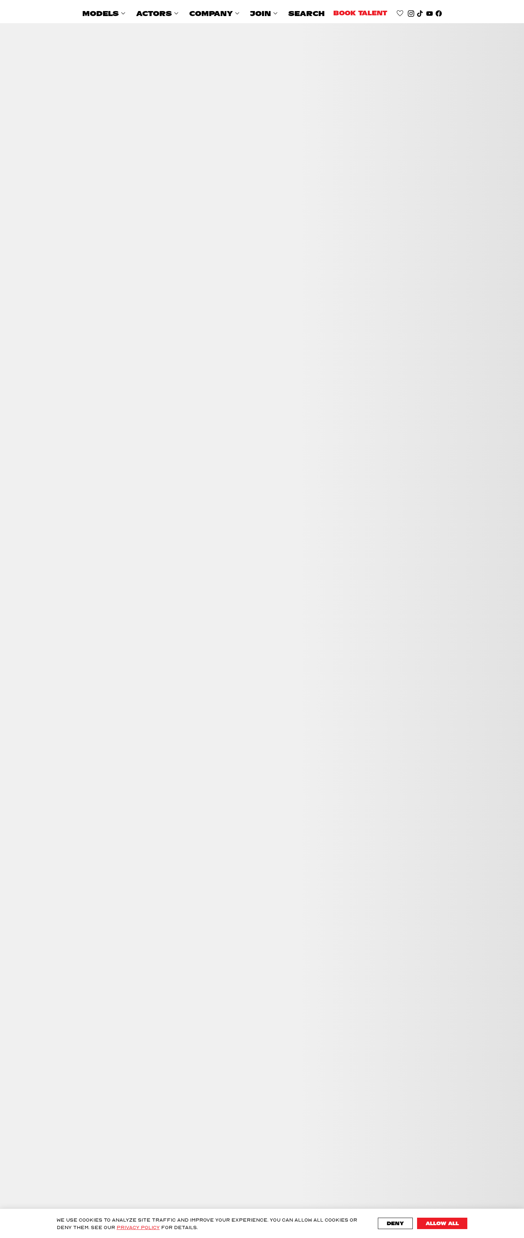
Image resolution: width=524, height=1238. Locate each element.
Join (265, 13)
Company (215, 13)
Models (105, 13)
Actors (158, 13)
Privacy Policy (138, 1227)
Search (306, 13)
